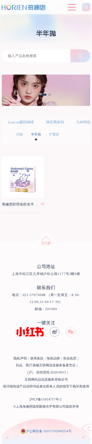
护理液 (54, 134)
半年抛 (36, 134)
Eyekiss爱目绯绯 (21, 122)
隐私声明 (20, 358)
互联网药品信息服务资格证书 (46, 379)
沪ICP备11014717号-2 (45, 399)
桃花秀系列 (55, 122)
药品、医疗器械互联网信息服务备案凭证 (46, 365)
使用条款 (36, 358)
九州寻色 (83, 122)
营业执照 (69, 358)
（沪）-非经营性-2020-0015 (45, 372)
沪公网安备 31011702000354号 (49, 431)
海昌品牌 (53, 358)
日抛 (19, 134)
